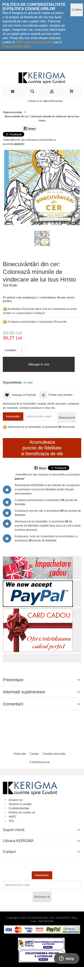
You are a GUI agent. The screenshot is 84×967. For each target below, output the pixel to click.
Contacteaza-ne (39, 762)
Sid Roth (10, 285)
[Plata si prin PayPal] (38, 582)
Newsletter (13, 416)
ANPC (13, 816)
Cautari (34, 753)
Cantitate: (10, 350)
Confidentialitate (19, 808)
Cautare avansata (54, 753)
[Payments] (42, 927)
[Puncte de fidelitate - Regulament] (5, 321)
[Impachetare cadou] (38, 558)
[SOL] (42, 952)
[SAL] (41, 939)
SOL (11, 821)
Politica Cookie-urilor (16, 46)
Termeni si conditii (20, 804)
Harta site (20, 753)
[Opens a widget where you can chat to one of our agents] (66, 959)
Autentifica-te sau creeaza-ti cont (24, 139)
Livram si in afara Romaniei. (45, 101)
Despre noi (16, 800)
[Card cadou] (38, 610)
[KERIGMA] (42, 77)
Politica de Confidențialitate (34, 42)
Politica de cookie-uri (22, 812)
